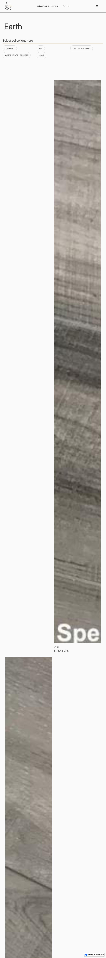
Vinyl (41, 55)
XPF (41, 48)
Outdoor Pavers (81, 48)
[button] (66, 6)
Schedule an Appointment (47, 6)
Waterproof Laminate (16, 55)
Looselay (9, 48)
